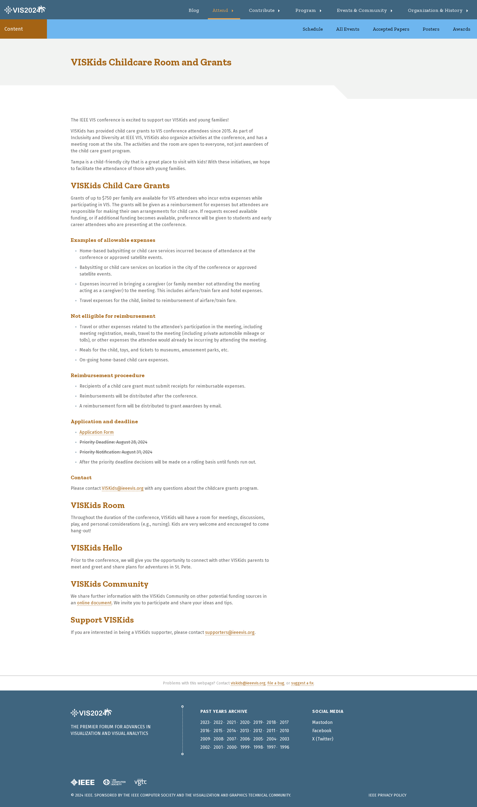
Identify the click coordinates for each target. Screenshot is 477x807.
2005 (258, 739)
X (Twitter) (322, 739)
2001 (218, 747)
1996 (284, 747)
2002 (205, 747)
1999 (245, 747)
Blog (194, 10)
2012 (257, 730)
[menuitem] (193, 9)
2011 (271, 730)
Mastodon (322, 722)
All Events (347, 29)
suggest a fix (302, 683)
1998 (258, 747)
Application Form (97, 432)
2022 (218, 722)
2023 (205, 722)
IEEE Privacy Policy (387, 795)
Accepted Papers (391, 29)
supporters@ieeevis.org (230, 632)
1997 (271, 747)
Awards (461, 29)
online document (94, 602)
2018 (271, 722)
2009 (205, 739)
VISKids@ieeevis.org (123, 488)
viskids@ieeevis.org (248, 683)
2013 (244, 730)
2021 (231, 722)
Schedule (313, 29)
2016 (205, 730)
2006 (245, 739)
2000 (232, 747)
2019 (258, 722)
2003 (284, 739)
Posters (431, 29)
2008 (218, 739)
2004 (271, 739)
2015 (218, 730)
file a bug (275, 683)
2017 (284, 722)
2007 (231, 739)
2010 (284, 730)
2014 (231, 730)
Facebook (322, 730)
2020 (245, 722)
